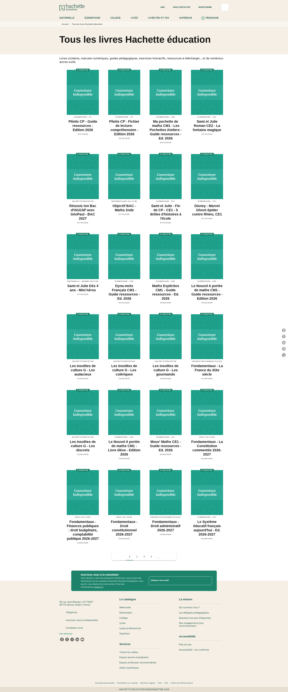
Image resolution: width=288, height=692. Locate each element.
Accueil (65, 24)
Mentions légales (147, 683)
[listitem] (61, 639)
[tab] (68, 17)
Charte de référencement (182, 683)
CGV (166, 683)
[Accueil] (72, 7)
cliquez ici (98, 587)
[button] (161, 7)
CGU (160, 683)
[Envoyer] (208, 580)
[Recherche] (225, 7)
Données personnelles (105, 683)
